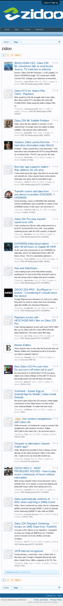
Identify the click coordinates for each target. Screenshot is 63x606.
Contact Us (51, 595)
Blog (17, 29)
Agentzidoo (29, 280)
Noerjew (27, 357)
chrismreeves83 (31, 109)
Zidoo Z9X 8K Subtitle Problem (31, 120)
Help (59, 595)
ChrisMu (27, 490)
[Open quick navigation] (59, 42)
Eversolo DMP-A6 (28, 360)
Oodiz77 (27, 182)
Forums (27, 29)
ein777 (27, 542)
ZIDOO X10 (25, 384)
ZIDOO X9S (19, 437)
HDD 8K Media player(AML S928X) (35, 84)
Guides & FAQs (27, 160)
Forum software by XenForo (13, 600)
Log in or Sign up (51, 3)
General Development (29, 461)
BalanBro (28, 234)
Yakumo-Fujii (29, 210)
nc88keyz (28, 410)
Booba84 (28, 133)
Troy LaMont (29, 259)
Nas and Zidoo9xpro (25, 268)
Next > (18, 55)
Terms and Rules (41, 600)
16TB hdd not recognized (28, 551)
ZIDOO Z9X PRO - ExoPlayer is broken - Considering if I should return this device (35, 292)
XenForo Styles (51, 602)
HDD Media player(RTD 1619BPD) (35, 185)
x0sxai (27, 459)
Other (22, 412)
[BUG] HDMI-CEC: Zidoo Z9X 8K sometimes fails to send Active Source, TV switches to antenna (33, 66)
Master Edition (22, 345)
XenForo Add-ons (35, 602)
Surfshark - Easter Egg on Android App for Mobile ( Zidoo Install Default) (35, 394)
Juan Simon (29, 82)
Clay (26, 434)
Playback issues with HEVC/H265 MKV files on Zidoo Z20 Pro (35, 320)
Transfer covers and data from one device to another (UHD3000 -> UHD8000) (34, 194)
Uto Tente (28, 336)
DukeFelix (28, 157)
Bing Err (27, 382)
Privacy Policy (56, 600)
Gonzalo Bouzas (31, 514)
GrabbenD (28, 308)
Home (7, 29)
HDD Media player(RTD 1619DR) (34, 237)
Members (40, 29)
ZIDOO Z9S (27, 517)
